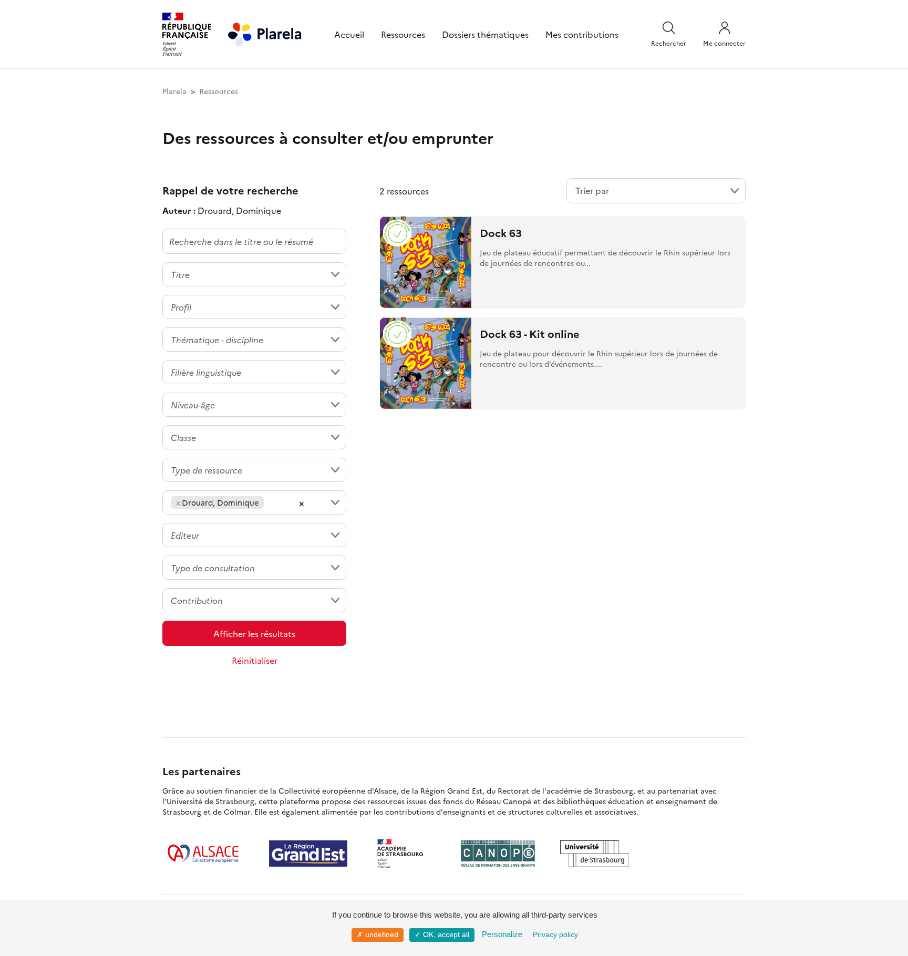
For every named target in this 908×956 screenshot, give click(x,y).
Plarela (174, 91)
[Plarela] (265, 32)
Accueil (349, 34)
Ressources (403, 34)
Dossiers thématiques (485, 34)
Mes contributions (581, 34)
